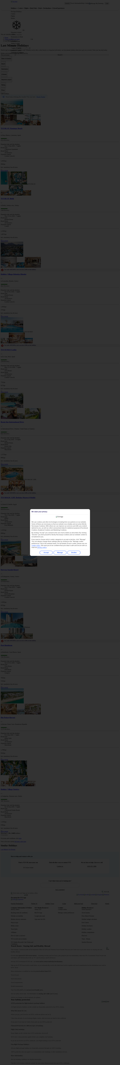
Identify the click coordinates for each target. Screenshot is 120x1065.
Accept (46, 552)
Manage (60, 552)
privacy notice (42, 547)
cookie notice (36, 545)
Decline (74, 552)
